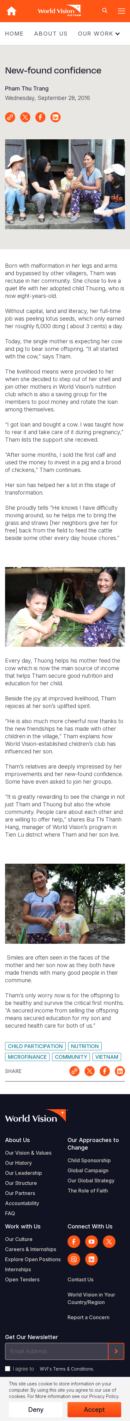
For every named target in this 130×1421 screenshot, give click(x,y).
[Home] (11, 11)
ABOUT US (51, 33)
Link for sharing (10, 117)
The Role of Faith (88, 1190)
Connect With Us (90, 1226)
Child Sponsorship (89, 1160)
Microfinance (27, 1057)
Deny (36, 1409)
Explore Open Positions (33, 1259)
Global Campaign (88, 1170)
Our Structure (21, 1183)
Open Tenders (22, 1279)
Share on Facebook (40, 117)
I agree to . (53, 1369)
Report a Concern (88, 1317)
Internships (18, 1269)
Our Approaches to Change (93, 1144)
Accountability (22, 1203)
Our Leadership (23, 1173)
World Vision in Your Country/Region (91, 1298)
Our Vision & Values (28, 1153)
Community (71, 1057)
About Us (17, 1140)
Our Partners (20, 1193)
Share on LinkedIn (55, 117)
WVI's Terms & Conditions (66, 1369)
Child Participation (35, 1046)
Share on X (25, 117)
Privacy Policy (103, 1396)
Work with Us (23, 1226)
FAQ (10, 1213)
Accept (94, 1409)
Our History (18, 1163)
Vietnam (106, 1057)
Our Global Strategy (91, 1180)
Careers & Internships (30, 1249)
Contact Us (80, 1279)
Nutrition (85, 1046)
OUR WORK (96, 33)
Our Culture (18, 1239)
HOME (14, 33)
